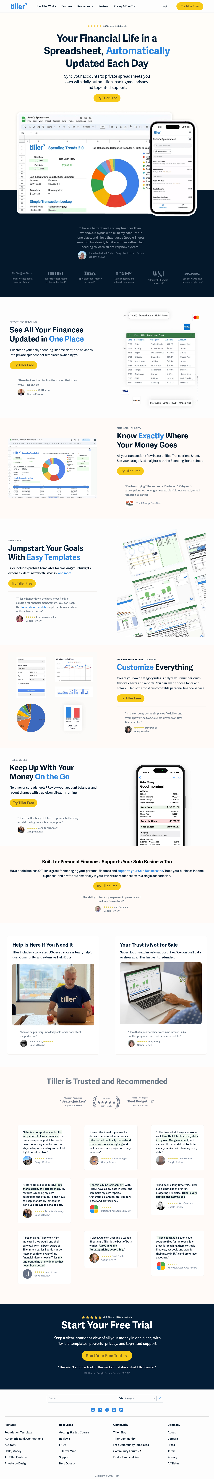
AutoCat (10, 1445)
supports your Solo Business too (140, 871)
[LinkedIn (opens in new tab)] (100, 1410)
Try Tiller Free (190, 6)
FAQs (62, 1445)
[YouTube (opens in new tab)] (121, 1410)
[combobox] (82, 1398)
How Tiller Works (46, 6)
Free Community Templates (131, 1445)
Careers (173, 1438)
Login (165, 6)
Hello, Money (13, 1451)
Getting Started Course (74, 1432)
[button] (107, 98)
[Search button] (160, 1398)
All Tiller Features (16, 1457)
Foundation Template (34, 607)
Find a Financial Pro (126, 1457)
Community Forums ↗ (127, 1451)
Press (171, 1445)
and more (64, 573)
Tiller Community (124, 1438)
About (172, 1432)
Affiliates (173, 1463)
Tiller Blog (119, 1432)
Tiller (116, 1475)
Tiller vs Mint (67, 1451)
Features (66, 6)
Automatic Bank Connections (24, 1438)
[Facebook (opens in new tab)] (107, 1410)
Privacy (172, 1457)
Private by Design (16, 1463)
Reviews (103, 6)
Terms (171, 1451)
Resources (83, 6)
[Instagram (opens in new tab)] (93, 1410)
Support (64, 1457)
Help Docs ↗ (67, 1463)
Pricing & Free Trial (125, 6)
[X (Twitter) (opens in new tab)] (114, 1410)
